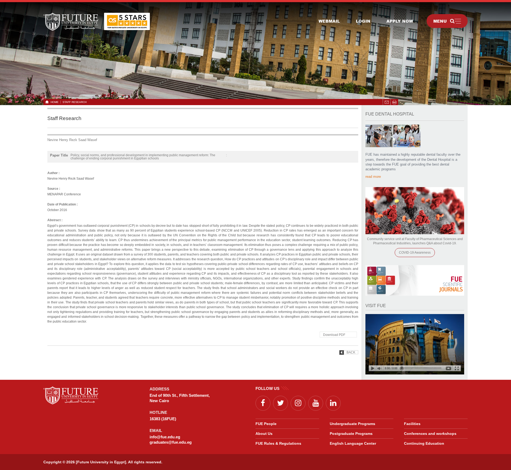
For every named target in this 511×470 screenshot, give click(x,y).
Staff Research (74, 102)
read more (373, 177)
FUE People (266, 424)
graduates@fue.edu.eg (171, 442)
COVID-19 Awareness (415, 252)
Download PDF (334, 335)
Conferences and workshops (430, 433)
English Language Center (353, 443)
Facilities (412, 424)
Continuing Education (424, 443)
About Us (264, 433)
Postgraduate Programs (351, 433)
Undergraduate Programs (352, 424)
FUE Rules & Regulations (278, 443)
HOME (55, 102)
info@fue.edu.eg (165, 437)
